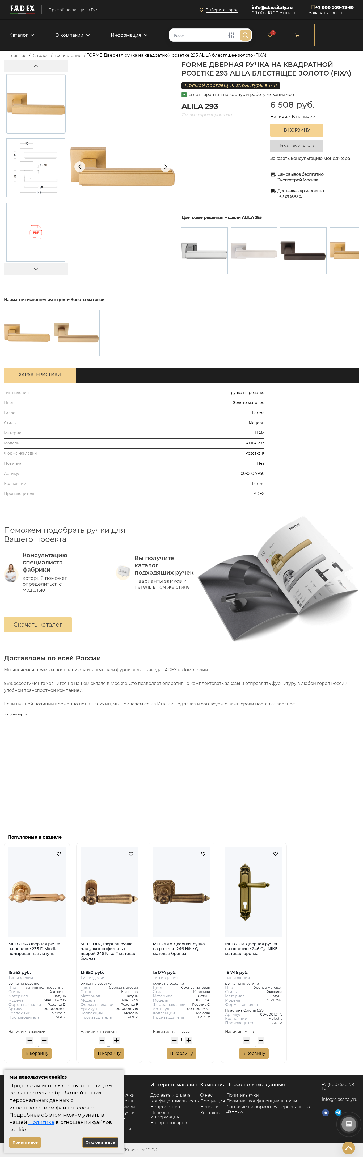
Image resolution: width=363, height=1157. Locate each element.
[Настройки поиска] (231, 35)
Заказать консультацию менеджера (310, 158)
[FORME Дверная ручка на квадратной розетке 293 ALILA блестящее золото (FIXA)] (27, 333)
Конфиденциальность (174, 1101)
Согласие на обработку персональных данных (268, 1109)
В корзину (37, 1053)
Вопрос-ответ (165, 1106)
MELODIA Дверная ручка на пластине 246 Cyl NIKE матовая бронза (251, 948)
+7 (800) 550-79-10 (339, 1086)
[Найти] (245, 35)
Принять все (25, 1142)
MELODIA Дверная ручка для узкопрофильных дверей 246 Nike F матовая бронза (108, 951)
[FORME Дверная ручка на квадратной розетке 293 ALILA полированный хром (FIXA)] (204, 251)
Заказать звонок (327, 13)
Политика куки (242, 1095)
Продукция (212, 1101)
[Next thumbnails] (36, 269)
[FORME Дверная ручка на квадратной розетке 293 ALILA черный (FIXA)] (303, 251)
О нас (206, 1095)
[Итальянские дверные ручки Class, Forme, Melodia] (22, 10)
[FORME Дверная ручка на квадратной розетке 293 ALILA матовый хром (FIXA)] (254, 251)
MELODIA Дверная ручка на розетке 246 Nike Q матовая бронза (179, 948)
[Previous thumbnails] (36, 66)
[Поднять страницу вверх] (348, 1148)
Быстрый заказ (297, 145)
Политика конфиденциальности (261, 1101)
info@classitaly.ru (272, 7)
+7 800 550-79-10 (334, 7)
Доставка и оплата (170, 1095)
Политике (41, 1122)
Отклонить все (100, 1142)
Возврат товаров (168, 1122)
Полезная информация (164, 1114)
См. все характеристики (207, 114)
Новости (209, 1106)
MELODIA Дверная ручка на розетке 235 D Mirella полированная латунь (34, 948)
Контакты (210, 1112)
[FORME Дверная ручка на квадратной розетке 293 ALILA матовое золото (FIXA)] (76, 333)
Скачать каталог (38, 624)
